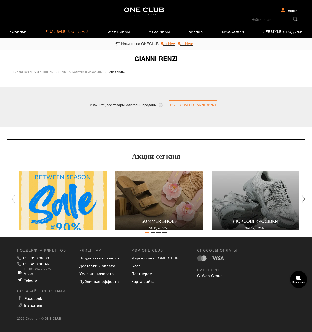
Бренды (196, 31)
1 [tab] (147, 233)
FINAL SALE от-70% (65, 31)
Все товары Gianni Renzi (193, 104)
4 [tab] (164, 233)
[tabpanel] (60, 200)
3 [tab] (158, 233)
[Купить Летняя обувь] (156, 200)
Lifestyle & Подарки (283, 31)
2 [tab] (153, 233)
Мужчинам (159, 31)
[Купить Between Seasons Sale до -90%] (60, 200)
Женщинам (119, 31)
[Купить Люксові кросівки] (252, 200)
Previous (16, 199)
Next (301, 199)
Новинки (18, 31)
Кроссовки (233, 31)
